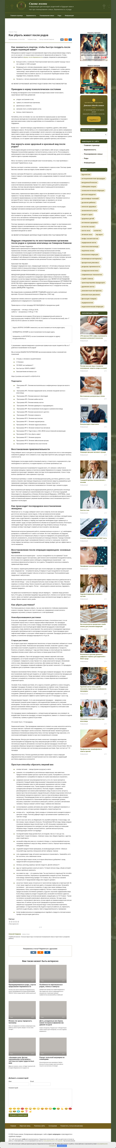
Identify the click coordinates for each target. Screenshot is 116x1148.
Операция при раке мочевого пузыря (93, 452)
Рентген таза (84, 510)
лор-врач (99, 234)
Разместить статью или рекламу (71, 1126)
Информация (69, 15)
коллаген (97, 231)
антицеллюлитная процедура (93, 178)
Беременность (31, 15)
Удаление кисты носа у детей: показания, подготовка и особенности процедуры (93, 689)
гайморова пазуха (89, 187)
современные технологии (92, 275)
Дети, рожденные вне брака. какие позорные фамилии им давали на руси (51, 1023)
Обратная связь (25, 1126)
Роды (59, 15)
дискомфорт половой (90, 199)
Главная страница (16, 15)
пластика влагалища (90, 246)
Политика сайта (39, 1126)
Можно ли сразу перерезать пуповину (20, 1022)
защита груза (87, 214)
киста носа (86, 231)
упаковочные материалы (92, 291)
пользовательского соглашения (53, 1141)
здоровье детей (88, 219)
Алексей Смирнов (15, 934)
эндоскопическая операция (92, 307)
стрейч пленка (87, 279)
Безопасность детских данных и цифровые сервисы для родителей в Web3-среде (92, 657)
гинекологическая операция (93, 190)
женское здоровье (89, 207)
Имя (10, 1081)
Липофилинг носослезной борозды (92, 566)
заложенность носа (89, 211)
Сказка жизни (38, 3)
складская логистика (90, 271)
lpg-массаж (86, 174)
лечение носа (87, 234)
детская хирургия (89, 194)
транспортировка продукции (93, 283)
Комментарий (13, 1088)
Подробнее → (93, 120)
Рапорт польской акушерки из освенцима (52, 1058)
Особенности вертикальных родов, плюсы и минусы (51, 986)
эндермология (87, 303)
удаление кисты (88, 287)
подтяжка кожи (88, 251)
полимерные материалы (91, 259)
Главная (13, 1126)
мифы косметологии (90, 239)
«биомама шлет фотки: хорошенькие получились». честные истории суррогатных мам (21, 1060)
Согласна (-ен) (62, 1145)
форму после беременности (33, 57)
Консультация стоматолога (89, 424)
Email (32, 1081)
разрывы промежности (91, 267)
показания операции (90, 255)
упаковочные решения (91, 295)
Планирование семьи (47, 15)
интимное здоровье (90, 223)
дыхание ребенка (89, 202)
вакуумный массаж (89, 182)
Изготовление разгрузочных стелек (92, 396)
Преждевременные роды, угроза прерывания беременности (22, 986)
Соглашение (53, 1126)
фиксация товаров (89, 299)
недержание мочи (89, 243)
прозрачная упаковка (90, 263)
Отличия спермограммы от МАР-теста (93, 538)
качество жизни (88, 227)
